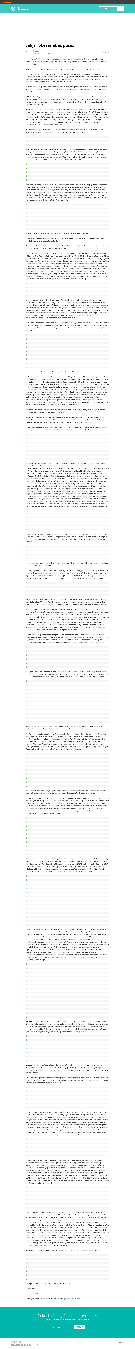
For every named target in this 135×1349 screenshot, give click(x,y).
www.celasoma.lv (77, 1299)
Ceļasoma (36, 51)
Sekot (80, 1327)
